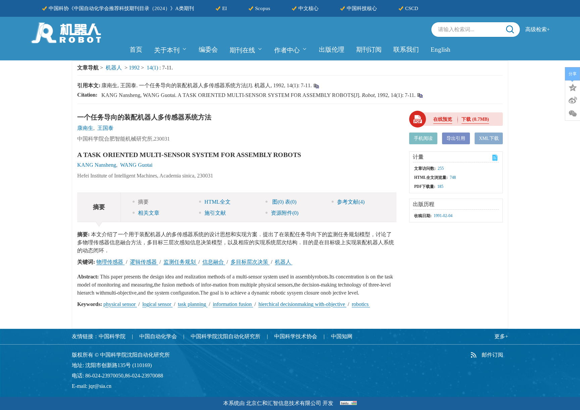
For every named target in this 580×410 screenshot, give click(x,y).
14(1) (153, 67)
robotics (361, 304)
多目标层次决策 (250, 262)
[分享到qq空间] (572, 87)
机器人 (114, 67)
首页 (136, 49)
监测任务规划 (180, 262)
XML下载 (489, 138)
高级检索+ (537, 29)
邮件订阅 (492, 355)
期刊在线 (242, 50)
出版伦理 (331, 49)
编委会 (208, 49)
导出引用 (455, 138)
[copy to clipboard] (420, 95)
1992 (134, 67)
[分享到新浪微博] (572, 100)
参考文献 (351, 202)
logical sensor (157, 304)
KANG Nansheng (96, 165)
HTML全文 (217, 202)
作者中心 (287, 50)
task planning (192, 304)
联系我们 (406, 49)
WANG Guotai (136, 165)
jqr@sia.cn (100, 386)
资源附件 (284, 213)
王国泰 (105, 128)
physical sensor (120, 304)
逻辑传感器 (144, 262)
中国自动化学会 (158, 336)
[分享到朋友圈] (572, 113)
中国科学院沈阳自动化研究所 (225, 336)
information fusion (233, 304)
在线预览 (442, 119)
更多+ (501, 336)
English (440, 49)
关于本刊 (167, 50)
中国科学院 (112, 336)
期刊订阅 (369, 49)
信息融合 (213, 262)
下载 (475, 119)
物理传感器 (110, 262)
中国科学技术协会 (295, 336)
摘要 (143, 202)
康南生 (85, 128)
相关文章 (148, 213)
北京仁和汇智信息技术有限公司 (283, 403)
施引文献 (215, 213)
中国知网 (341, 336)
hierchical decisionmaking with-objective (302, 304)
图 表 (283, 202)
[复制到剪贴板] (316, 86)
